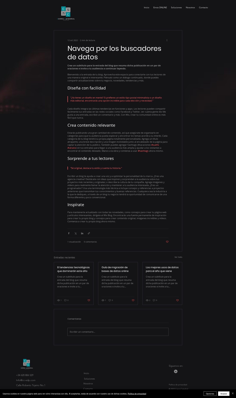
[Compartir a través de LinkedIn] (82, 233)
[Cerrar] (232, 393)
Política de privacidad (137, 393)
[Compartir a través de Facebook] (68, 233)
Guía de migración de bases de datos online (115, 269)
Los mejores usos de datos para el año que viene (162, 269)
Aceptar (223, 393)
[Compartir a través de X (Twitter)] (75, 233)
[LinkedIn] (175, 371)
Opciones (210, 393)
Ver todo (178, 257)
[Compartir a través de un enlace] (89, 233)
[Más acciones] (167, 40)
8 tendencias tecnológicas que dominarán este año (73, 269)
